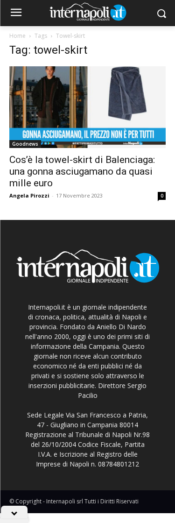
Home (17, 36)
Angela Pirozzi (29, 195)
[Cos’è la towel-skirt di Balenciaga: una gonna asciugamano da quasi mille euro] (87, 107)
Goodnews (25, 144)
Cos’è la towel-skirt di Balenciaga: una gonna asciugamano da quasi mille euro (82, 171)
